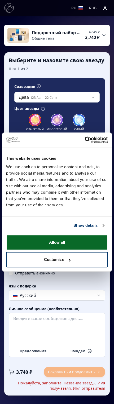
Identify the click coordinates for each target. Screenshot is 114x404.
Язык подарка (22, 286)
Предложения (33, 350)
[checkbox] (11, 273)
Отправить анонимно (35, 273)
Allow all (57, 242)
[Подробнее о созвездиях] (39, 86)
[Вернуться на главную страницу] (9, 8)
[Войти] (105, 8)
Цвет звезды (26, 108)
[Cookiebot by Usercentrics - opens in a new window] (85, 139)
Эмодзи (77, 350)
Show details (85, 225)
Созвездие (24, 86)
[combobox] (57, 97)
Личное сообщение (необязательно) (44, 309)
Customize (54, 259)
